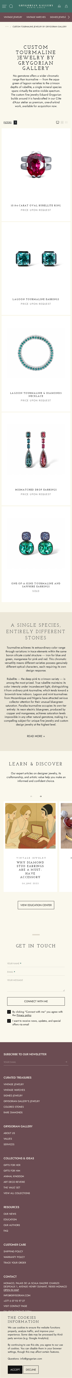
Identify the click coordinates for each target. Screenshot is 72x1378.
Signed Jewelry (58, 17)
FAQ (6, 1231)
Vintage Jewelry (13, 17)
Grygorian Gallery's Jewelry (22, 1101)
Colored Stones (14, 1107)
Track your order (15, 1263)
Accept (15, 1370)
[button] (69, 17)
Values (8, 1139)
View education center (36, 905)
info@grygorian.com (17, 1295)
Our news (10, 1214)
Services (9, 1144)
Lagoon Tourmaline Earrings (36, 299)
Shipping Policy (13, 1251)
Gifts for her (12, 1165)
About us (9, 1133)
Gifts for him (12, 1171)
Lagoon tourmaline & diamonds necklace (36, 394)
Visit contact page (15, 1306)
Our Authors (12, 1225)
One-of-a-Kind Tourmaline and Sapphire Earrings (36, 585)
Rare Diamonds (13, 1112)
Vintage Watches (36, 17)
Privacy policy (24, 1015)
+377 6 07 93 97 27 (14, 1301)
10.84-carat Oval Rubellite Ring (36, 206)
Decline (31, 1370)
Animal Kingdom (14, 1176)
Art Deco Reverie (14, 1182)
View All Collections (17, 1193)
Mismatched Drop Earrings (36, 490)
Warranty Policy (14, 1257)
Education (10, 1219)
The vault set (12, 1187)
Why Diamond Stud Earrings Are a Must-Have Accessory (30, 870)
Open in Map (11, 1290)
